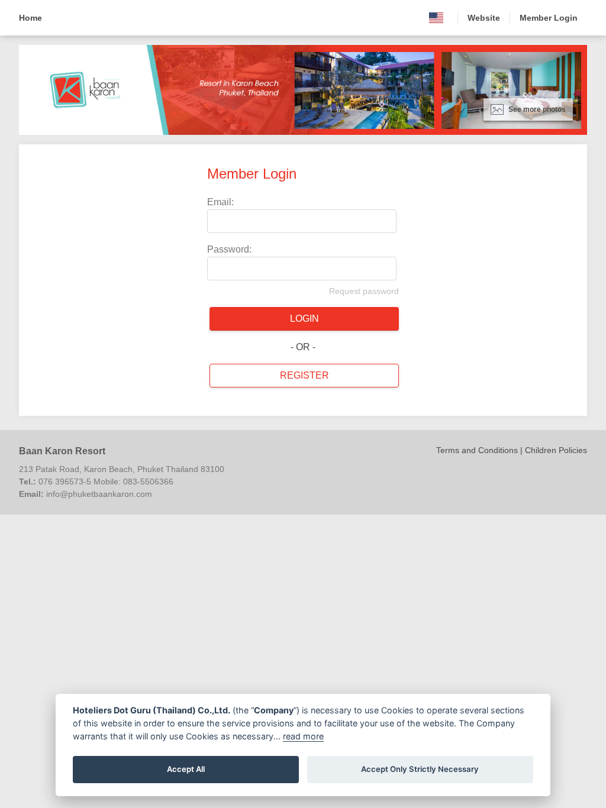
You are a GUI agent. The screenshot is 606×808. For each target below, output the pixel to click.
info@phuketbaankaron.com (99, 494)
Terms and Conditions (477, 450)
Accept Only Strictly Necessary (420, 769)
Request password (364, 291)
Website (484, 17)
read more (303, 736)
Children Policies (556, 450)
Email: (220, 202)
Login (304, 318)
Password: (229, 249)
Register (304, 375)
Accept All (186, 769)
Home (30, 17)
